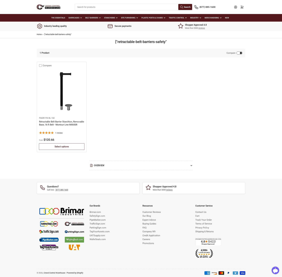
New (227, 18)
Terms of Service (203, 223)
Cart (197, 216)
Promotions (148, 243)
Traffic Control (176, 18)
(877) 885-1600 (207, 7)
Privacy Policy (202, 227)
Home (39, 34)
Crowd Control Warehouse (54, 273)
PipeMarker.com (98, 220)
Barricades (74, 18)
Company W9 (148, 231)
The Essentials (58, 18)
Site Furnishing (128, 18)
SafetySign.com (97, 216)
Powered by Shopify (75, 273)
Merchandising (212, 18)
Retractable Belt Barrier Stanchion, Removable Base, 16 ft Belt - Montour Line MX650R (61, 123)
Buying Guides (149, 223)
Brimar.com (95, 212)
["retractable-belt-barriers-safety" (57, 34)
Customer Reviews (151, 212)
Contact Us (200, 212)
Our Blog (146, 216)
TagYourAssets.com (100, 231)
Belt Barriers (91, 18)
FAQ (144, 227)
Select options (62, 146)
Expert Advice (149, 220)
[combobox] (134, 7)
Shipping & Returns (204, 231)
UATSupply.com (97, 235)
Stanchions (109, 18)
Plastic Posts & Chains (152, 18)
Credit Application (151, 235)
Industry (194, 18)
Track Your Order (203, 220)
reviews (201, 28)
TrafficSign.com (97, 223)
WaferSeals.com (98, 239)
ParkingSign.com (98, 227)
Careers (146, 239)
